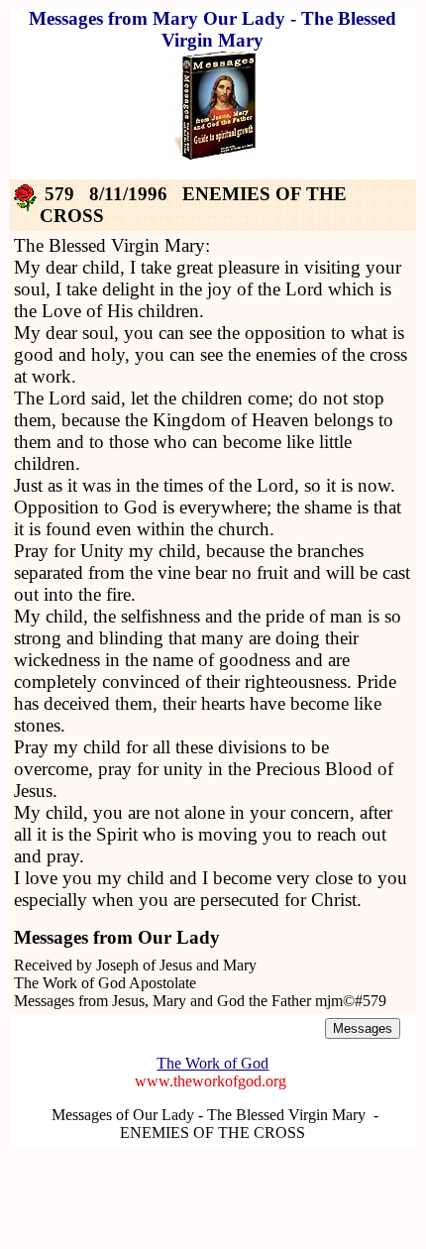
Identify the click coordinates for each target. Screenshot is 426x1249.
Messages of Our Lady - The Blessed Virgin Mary (209, 1114)
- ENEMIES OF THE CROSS (249, 1123)
